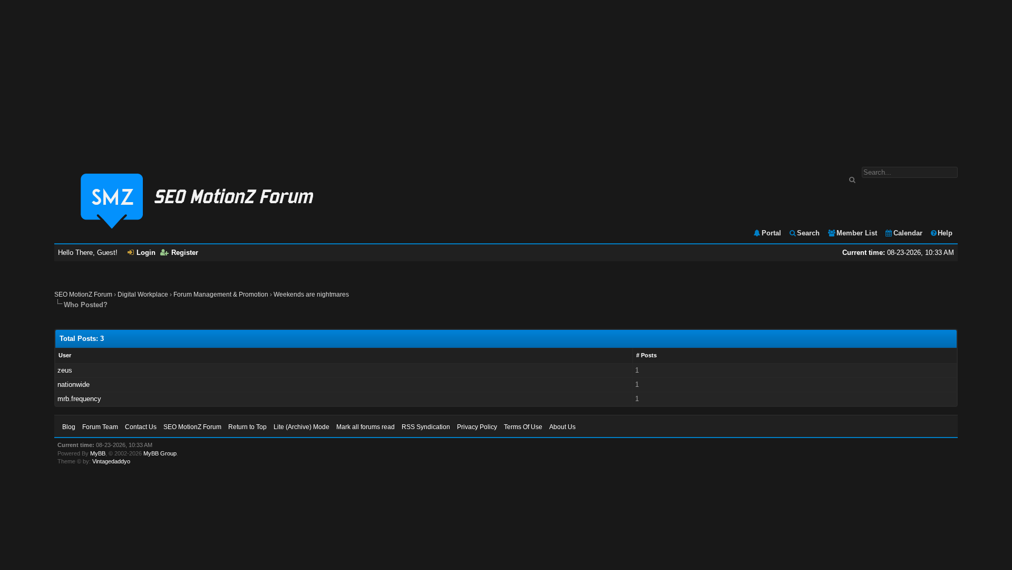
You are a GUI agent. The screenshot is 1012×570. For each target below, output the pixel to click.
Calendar (907, 233)
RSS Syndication (426, 427)
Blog (68, 427)
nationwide (73, 384)
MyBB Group (160, 453)
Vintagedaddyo (111, 461)
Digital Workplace (143, 294)
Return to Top (247, 427)
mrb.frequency (79, 399)
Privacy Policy (477, 427)
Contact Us (141, 427)
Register (184, 252)
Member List (856, 233)
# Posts (646, 355)
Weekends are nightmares (311, 294)
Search (808, 233)
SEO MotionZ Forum (83, 294)
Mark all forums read (365, 427)
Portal (771, 233)
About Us (562, 427)
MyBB (97, 453)
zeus (64, 370)
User (65, 355)
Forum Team (100, 427)
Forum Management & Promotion (220, 294)
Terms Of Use (523, 427)
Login (146, 252)
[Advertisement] (506, 78)
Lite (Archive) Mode (301, 427)
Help (945, 233)
